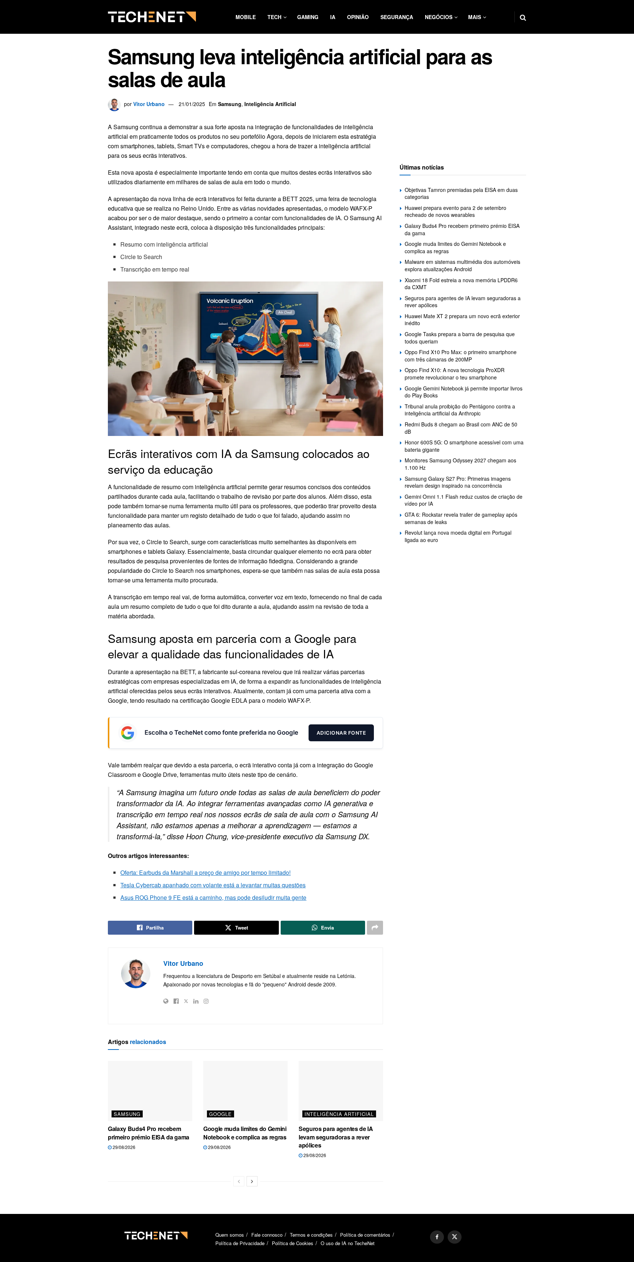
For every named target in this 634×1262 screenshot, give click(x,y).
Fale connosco (267, 1234)
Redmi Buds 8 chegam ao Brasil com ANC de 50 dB (461, 428)
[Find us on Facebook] (437, 1237)
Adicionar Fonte (341, 733)
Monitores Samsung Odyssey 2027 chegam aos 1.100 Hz (460, 464)
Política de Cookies (292, 1243)
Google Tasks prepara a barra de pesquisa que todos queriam (460, 337)
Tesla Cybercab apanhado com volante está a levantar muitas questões (213, 885)
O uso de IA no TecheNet (348, 1243)
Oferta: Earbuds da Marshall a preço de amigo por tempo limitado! (205, 872)
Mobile (246, 17)
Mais (474, 17)
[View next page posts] (252, 1181)
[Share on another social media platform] (375, 928)
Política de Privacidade (240, 1243)
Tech (274, 17)
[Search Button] (523, 17)
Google (220, 1113)
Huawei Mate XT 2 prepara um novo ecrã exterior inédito (462, 319)
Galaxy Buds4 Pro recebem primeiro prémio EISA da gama (148, 1132)
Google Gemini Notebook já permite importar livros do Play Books (463, 392)
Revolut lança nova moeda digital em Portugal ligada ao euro (458, 536)
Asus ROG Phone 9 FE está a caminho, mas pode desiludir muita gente (213, 897)
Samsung (229, 104)
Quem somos (229, 1234)
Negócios (438, 17)
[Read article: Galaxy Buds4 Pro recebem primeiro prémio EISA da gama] (150, 1091)
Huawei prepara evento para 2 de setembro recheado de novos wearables (455, 211)
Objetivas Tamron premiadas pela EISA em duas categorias (461, 193)
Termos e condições (311, 1234)
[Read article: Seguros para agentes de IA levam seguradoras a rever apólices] (341, 1091)
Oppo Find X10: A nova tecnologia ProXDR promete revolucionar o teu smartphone (454, 373)
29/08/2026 (123, 1147)
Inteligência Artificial (270, 104)
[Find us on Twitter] (455, 1237)
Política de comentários (365, 1234)
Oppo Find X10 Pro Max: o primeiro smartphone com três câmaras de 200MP (461, 355)
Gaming (307, 17)
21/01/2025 (192, 104)
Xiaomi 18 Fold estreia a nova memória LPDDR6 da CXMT (461, 283)
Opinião (358, 17)
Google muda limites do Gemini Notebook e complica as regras (245, 1132)
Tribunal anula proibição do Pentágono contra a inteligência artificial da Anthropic (460, 410)
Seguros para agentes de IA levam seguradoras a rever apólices (336, 1136)
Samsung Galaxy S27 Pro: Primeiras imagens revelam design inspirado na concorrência (458, 482)
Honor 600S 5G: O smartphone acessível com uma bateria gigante (464, 446)
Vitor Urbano (149, 104)
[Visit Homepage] (152, 16)
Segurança (396, 17)
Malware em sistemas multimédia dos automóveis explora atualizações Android (462, 265)
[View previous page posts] (238, 1181)
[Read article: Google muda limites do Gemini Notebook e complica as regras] (245, 1091)
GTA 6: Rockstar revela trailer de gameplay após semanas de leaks (461, 518)
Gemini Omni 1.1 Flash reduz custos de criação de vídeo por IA (463, 500)
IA (332, 17)
